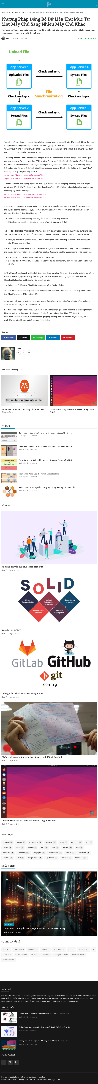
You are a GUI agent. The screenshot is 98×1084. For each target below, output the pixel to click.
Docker (69, 853)
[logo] (49, 4)
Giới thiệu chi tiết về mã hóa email (23, 928)
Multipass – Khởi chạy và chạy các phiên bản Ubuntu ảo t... (22, 410)
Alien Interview (8, 960)
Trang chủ (4, 12)
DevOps (67, 847)
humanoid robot (21, 955)
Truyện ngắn (35, 842)
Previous (5, 903)
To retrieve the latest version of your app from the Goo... (45, 433)
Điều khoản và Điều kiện (46, 1080)
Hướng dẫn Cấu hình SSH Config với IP (22, 693)
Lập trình (76, 842)
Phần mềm (83, 853)
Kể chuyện (8, 853)
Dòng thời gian (34, 858)
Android (32, 847)
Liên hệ (59, 1080)
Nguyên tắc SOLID (11, 630)
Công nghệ (14, 12)
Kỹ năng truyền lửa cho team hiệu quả (22, 566)
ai (93, 949)
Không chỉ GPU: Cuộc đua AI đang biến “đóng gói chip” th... (44, 1041)
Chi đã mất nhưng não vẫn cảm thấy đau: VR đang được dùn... (44, 1013)
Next (92, 903)
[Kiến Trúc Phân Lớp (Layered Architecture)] (9, 478)
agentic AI (45, 949)
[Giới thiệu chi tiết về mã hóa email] (49, 903)
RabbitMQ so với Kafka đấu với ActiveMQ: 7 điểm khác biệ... (46, 446)
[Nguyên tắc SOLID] (49, 601)
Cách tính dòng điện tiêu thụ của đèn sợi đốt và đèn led (31, 757)
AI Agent (6, 949)
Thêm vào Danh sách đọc (88, 38)
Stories (20, 842)
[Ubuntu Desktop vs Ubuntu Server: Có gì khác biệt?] (49, 791)
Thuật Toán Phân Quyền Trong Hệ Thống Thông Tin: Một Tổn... (47, 487)
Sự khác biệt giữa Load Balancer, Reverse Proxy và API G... (46, 460)
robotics (71, 949)
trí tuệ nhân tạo (58, 949)
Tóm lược (66, 858)
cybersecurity (19, 949)
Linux (22, 12)
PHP (79, 847)
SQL (88, 842)
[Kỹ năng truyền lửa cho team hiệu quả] (49, 537)
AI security (47, 955)
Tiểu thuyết (51, 858)
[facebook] (3, 1062)
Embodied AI (32, 949)
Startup (7, 842)
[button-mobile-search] (95, 4)
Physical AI (7, 955)
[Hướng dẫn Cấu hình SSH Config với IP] (49, 664)
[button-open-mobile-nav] (3, 4)
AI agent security (61, 955)
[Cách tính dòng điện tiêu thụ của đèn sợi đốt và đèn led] (49, 728)
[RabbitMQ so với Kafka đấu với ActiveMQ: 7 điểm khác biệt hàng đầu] (9, 450)
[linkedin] (16, 1062)
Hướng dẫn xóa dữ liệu (27, 1080)
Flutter (19, 847)
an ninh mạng (84, 949)
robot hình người (78, 955)
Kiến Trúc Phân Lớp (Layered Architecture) (39, 474)
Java (44, 847)
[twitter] (10, 1062)
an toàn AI (35, 955)
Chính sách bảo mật (8, 1080)
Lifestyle (50, 842)
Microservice (55, 853)
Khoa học (80, 858)
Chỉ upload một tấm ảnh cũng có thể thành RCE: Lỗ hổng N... (44, 1027)
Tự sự (63, 842)
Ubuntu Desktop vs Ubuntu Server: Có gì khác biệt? (72, 410)
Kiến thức (23, 853)
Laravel (7, 847)
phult (18, 348)
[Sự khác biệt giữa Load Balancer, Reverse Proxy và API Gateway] (9, 464)
